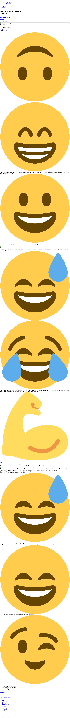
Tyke (1, 26)
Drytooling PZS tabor (5, 17)
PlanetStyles (12, 717)
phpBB (5, 717)
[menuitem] (8, 2)
